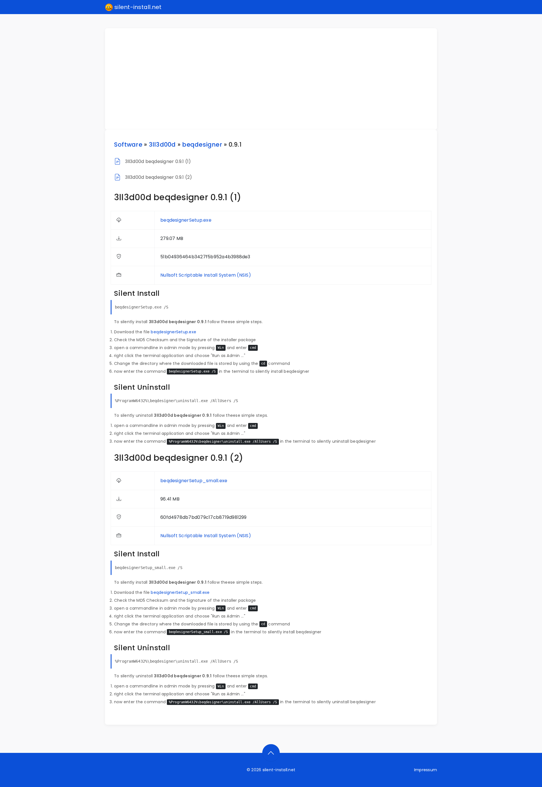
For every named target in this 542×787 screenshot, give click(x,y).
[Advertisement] (274, 78)
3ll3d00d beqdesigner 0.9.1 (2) (158, 177)
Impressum (425, 770)
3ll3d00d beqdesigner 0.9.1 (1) (158, 161)
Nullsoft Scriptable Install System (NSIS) (205, 275)
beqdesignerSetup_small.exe (193, 480)
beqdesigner (202, 144)
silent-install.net (137, 7)
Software (128, 144)
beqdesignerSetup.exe (185, 220)
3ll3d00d (162, 144)
